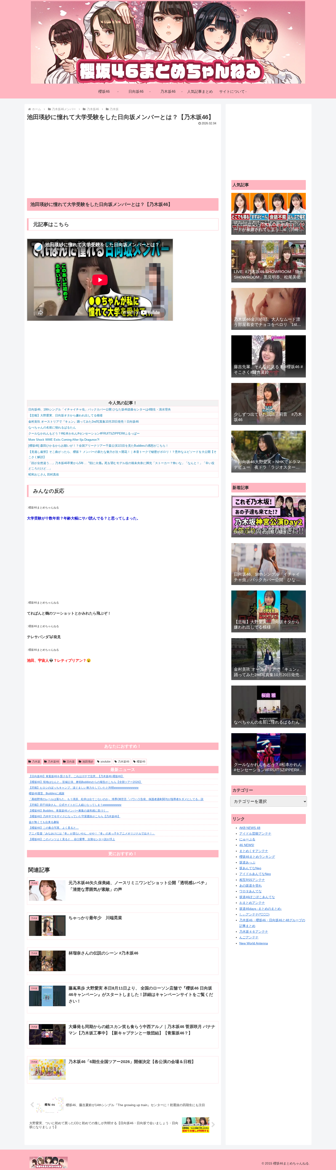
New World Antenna (253, 943)
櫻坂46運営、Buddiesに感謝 (46, 793)
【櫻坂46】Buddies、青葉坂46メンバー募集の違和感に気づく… (69, 810)
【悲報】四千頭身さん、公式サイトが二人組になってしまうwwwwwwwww (75, 804)
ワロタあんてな (250, 891)
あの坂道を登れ (250, 885)
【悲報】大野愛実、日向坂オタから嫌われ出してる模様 (65, 415)
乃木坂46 (53, 761)
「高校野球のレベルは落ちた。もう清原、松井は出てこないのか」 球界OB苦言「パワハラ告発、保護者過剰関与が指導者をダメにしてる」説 (116, 799)
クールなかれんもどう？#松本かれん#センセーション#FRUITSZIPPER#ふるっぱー (84, 433)
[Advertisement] (123, 159)
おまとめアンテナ (252, 903)
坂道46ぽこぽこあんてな (257, 897)
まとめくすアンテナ (253, 851)
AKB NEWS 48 (249, 828)
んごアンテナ (249, 937)
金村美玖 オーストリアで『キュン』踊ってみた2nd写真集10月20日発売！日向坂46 (83, 421)
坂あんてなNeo (250, 868)
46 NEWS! (246, 845)
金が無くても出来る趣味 (44, 822)
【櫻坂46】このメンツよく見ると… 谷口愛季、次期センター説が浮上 (72, 839)
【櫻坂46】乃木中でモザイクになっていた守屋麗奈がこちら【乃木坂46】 (74, 816)
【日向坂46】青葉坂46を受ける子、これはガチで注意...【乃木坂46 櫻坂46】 (76, 776)
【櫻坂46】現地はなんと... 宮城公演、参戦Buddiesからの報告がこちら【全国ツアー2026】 (85, 782)
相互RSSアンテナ (252, 880)
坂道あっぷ (247, 862)
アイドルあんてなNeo (255, 874)
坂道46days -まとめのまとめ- (260, 908)
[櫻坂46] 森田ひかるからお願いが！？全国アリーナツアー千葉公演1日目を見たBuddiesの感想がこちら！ (98, 445)
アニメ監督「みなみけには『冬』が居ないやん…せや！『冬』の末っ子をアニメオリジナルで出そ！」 (92, 833)
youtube (106, 761)
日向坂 (71, 761)
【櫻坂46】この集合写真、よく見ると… (54, 827)
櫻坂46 (141, 761)
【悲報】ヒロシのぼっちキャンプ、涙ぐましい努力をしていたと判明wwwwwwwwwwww (84, 787)
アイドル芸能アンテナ (255, 833)
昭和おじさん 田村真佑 (43, 474)
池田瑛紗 (87, 761)
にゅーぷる (247, 839)
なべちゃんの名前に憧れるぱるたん (52, 427)
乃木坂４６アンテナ (253, 931)
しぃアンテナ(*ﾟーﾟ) (254, 914)
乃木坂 (36, 761)
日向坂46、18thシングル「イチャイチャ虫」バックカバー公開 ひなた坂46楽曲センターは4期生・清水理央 (99, 409)
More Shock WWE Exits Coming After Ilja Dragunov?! (63, 439)
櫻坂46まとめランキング (257, 856)
